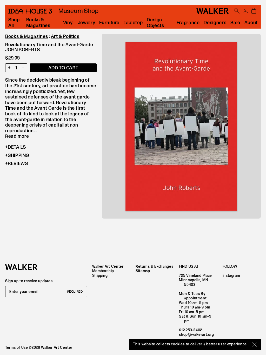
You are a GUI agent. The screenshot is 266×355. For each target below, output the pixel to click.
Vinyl (68, 22)
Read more (17, 136)
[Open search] (237, 11)
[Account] (245, 11)
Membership (103, 271)
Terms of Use (16, 347)
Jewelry (86, 22)
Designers (215, 22)
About (251, 22)
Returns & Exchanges (154, 266)
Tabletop (133, 22)
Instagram (231, 275)
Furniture (109, 22)
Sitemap (143, 271)
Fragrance (188, 22)
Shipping (18, 155)
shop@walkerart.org (196, 334)
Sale (235, 22)
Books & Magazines (38, 22)
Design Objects (155, 22)
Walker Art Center (108, 266)
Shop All (14, 22)
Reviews (18, 163)
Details (17, 147)
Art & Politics (65, 36)
